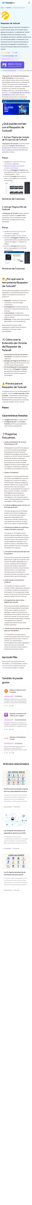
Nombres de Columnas (13, 198)
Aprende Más (9, 657)
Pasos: (5, 157)
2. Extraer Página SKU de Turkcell (14, 208)
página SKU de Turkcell (19, 235)
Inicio (2, 7)
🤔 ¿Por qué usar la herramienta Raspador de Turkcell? (15, 282)
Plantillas (8, 7)
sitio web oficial (7, 666)
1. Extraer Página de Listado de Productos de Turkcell (16, 138)
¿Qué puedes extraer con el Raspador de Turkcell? (14, 127)
